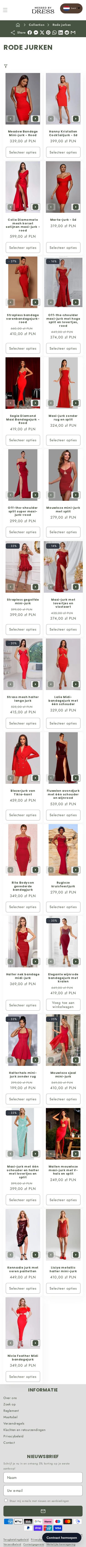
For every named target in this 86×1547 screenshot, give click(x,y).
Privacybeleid (13, 1436)
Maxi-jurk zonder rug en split (63, 417)
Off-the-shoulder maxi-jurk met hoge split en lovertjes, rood (63, 320)
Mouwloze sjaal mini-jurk (63, 1074)
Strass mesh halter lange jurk (23, 698)
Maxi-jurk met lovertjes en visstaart (63, 603)
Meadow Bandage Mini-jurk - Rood (23, 133)
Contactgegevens (33, 1544)
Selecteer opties (22, 152)
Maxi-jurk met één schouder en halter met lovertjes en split (23, 1172)
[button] (5, 10)
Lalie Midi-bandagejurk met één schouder (63, 700)
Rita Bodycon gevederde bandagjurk (23, 886)
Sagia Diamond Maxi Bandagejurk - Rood (22, 419)
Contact (9, 1442)
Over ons (10, 1398)
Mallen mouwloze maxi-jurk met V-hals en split (63, 1170)
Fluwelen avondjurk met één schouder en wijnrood (63, 794)
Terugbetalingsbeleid (16, 1539)
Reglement (11, 1410)
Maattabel (10, 1417)
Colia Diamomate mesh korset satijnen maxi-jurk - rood (23, 225)
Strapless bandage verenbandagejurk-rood (22, 318)
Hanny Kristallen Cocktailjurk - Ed (63, 133)
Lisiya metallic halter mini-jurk (63, 1269)
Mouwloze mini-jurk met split (63, 509)
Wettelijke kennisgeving (60, 1544)
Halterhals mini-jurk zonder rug (23, 1074)
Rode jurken (62, 25)
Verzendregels (14, 1423)
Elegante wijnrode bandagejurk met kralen (63, 978)
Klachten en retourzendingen (24, 1430)
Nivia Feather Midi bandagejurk (23, 1357)
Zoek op (9, 1404)
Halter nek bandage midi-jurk (23, 976)
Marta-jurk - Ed (63, 220)
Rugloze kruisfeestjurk (63, 884)
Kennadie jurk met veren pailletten (23, 1269)
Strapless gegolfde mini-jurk (23, 601)
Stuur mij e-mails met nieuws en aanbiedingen (39, 1501)
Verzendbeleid (12, 1544)
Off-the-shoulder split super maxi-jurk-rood (23, 511)
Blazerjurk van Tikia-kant (23, 792)
